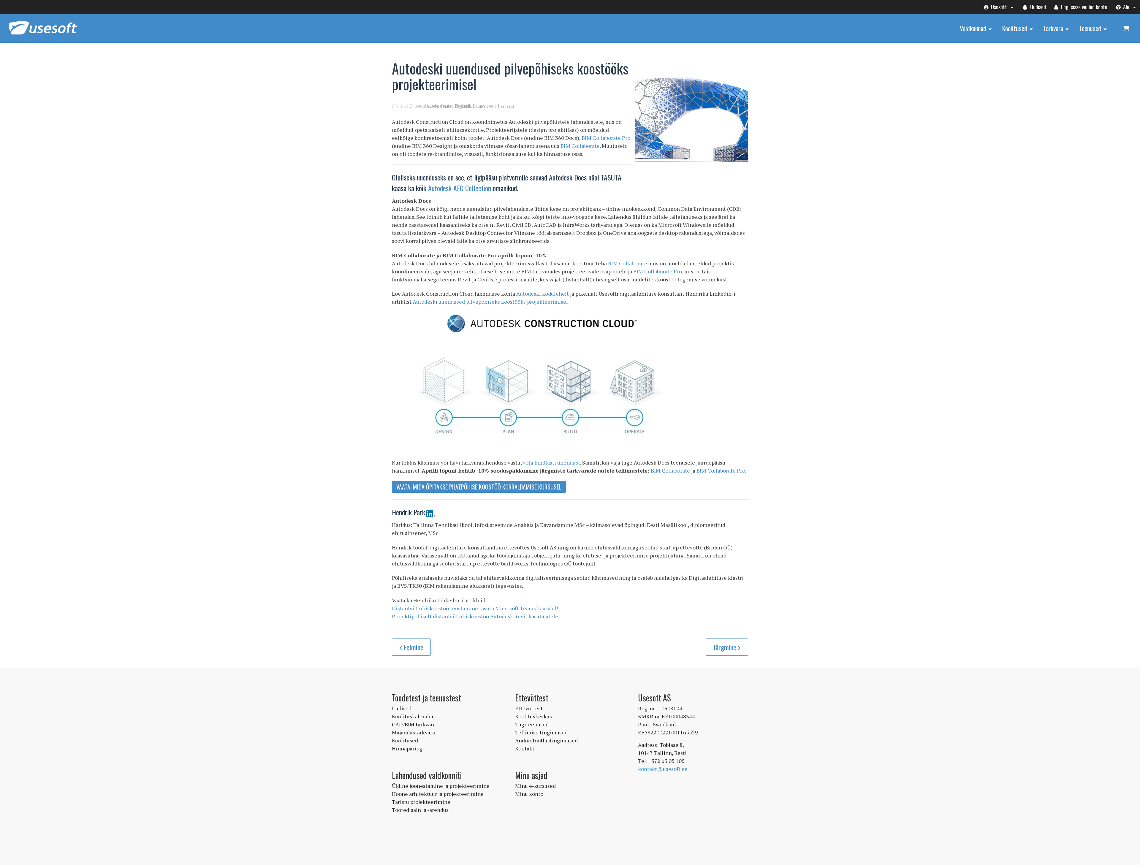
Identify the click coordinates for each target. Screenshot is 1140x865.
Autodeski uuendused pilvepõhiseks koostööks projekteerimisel (490, 301)
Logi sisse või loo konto (1083, 7)
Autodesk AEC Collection (459, 188)
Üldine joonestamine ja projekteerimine (441, 785)
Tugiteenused (532, 724)
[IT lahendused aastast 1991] (43, 35)
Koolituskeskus (533, 716)
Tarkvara (1053, 28)
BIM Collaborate (580, 145)
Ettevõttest (529, 708)
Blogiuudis (463, 106)
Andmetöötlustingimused (546, 740)
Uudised (1037, 7)
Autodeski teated (440, 106)
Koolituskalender (413, 716)
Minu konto (529, 793)
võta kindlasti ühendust (551, 462)
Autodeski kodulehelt (542, 293)
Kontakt (524, 748)
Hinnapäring (407, 748)
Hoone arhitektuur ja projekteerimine (438, 793)
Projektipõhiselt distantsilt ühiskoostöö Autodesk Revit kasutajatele (475, 616)
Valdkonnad (973, 28)
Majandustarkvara (413, 732)
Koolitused (1014, 28)
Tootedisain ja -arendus (420, 809)
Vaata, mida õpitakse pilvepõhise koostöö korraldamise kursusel (478, 486)
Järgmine (725, 647)
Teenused (1090, 28)
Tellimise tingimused (541, 732)
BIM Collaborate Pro (606, 137)
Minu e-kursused (535, 785)
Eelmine (413, 647)
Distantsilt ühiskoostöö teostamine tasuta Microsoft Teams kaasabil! (475, 608)
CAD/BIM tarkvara (414, 724)
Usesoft (998, 7)
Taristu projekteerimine (421, 801)
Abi (1125, 7)
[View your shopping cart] (1126, 28)
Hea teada (506, 106)
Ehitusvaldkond (484, 106)
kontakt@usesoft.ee (663, 768)
